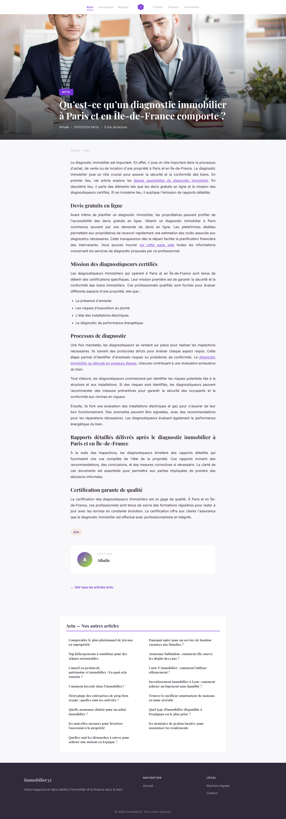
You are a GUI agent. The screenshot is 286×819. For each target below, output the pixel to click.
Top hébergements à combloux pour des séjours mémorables (98, 656)
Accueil (75, 150)
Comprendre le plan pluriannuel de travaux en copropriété (101, 642)
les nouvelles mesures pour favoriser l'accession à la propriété (96, 725)
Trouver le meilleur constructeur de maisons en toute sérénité (182, 698)
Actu (90, 7)
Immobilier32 (38, 780)
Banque (123, 7)
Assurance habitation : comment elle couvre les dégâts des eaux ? (181, 656)
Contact (212, 793)
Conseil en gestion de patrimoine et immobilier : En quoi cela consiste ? (98, 672)
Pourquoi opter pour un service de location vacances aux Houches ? (180, 642)
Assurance (105, 7)
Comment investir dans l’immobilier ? (96, 686)
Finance (173, 7)
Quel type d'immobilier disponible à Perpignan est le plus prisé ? (175, 711)
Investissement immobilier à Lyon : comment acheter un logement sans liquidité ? (182, 684)
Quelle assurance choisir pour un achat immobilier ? (97, 711)
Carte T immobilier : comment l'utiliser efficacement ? (178, 670)
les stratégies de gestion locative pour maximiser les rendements (176, 725)
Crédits (158, 7)
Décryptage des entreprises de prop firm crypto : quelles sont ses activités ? (98, 698)
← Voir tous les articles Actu (92, 587)
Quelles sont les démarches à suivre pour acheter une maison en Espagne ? (99, 739)
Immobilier (191, 7)
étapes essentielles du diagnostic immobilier (171, 180)
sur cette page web (157, 245)
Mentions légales (218, 785)
